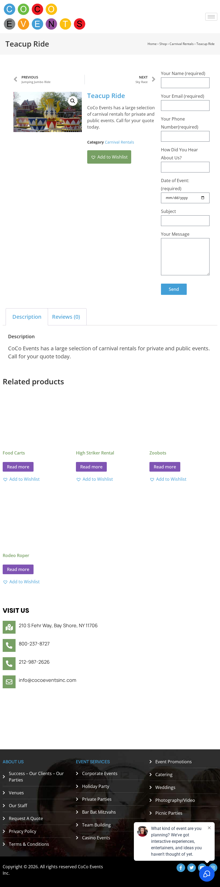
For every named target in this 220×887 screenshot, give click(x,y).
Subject (168, 211)
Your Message (175, 234)
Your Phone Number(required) (179, 123)
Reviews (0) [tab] (66, 316)
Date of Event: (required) (175, 184)
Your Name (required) (183, 73)
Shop (163, 44)
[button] (73, 101)
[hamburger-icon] (211, 17)
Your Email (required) (182, 96)
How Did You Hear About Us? (179, 154)
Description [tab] (26, 316)
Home (152, 44)
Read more (18, 467)
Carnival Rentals (182, 44)
